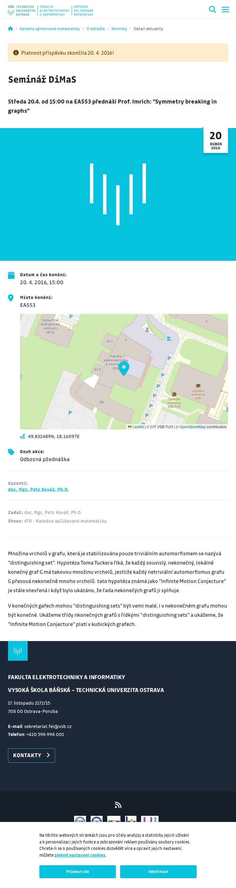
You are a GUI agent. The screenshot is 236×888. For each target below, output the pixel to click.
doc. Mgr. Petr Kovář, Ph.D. (38, 489)
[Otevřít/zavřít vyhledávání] (212, 10)
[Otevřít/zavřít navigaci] (225, 9)
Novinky (119, 28)
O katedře (96, 28)
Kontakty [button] (27, 755)
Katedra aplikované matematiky (50, 28)
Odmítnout (158, 871)
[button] (123, 368)
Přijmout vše (77, 871)
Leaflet (138, 426)
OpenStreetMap (192, 426)
